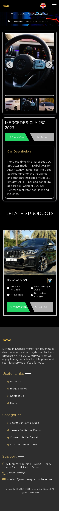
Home (14, 403)
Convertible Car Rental (24, 437)
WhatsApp (19, 137)
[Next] (49, 64)
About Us (16, 381)
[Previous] (9, 64)
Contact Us (17, 395)
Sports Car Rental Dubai (25, 422)
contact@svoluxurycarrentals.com (29, 479)
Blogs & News (18, 388)
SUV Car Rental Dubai (23, 444)
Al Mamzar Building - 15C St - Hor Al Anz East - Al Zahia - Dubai (28, 466)
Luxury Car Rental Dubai (25, 430)
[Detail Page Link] (30, 252)
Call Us (43, 137)
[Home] (9, 21)
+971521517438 (16, 473)
